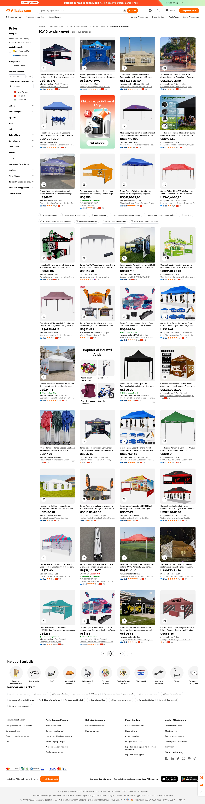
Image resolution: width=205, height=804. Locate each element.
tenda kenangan (100, 215)
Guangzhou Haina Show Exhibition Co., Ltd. (57, 398)
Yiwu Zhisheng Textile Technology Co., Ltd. (57, 277)
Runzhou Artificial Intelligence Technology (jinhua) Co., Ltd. (137, 398)
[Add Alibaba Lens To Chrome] (49, 779)
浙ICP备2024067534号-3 (174, 800)
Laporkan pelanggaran (134, 754)
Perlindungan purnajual (55, 741)
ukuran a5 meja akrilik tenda (23, 700)
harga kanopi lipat (98, 700)
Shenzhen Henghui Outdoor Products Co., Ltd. (57, 335)
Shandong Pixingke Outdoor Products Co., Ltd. (57, 145)
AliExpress (62, 791)
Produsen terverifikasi (94, 726)
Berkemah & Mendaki (79, 26)
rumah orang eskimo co (88, 221)
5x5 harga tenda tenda (51, 700)
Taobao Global (114, 791)
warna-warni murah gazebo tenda (120, 694)
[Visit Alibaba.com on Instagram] (183, 758)
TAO (124, 791)
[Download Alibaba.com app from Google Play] (190, 779)
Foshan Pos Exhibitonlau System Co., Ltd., (97, 518)
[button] (124, 10)
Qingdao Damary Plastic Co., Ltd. (54, 518)
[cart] (159, 11)
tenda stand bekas (146, 700)
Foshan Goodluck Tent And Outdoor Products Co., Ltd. (57, 203)
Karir (7, 741)
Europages (143, 791)
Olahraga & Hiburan (57, 26)
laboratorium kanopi (173, 694)
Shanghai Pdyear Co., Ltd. (91, 205)
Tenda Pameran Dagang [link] (119, 26)
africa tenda (41, 694)
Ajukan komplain (132, 736)
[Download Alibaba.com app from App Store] (169, 779)
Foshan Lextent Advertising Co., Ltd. (176, 86)
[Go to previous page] (103, 653)
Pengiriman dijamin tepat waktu (58, 736)
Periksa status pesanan (175, 736)
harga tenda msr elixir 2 (21, 706)
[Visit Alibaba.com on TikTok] (194, 758)
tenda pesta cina (61, 694)
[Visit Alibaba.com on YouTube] (189, 758)
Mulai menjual (171, 731)
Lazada (103, 791)
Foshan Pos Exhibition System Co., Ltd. (136, 337)
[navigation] (21, 340)
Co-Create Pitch (13, 731)
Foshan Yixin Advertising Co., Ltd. (54, 86)
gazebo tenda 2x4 (50, 215)
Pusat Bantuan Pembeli (135, 726)
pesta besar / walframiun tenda (146, 221)
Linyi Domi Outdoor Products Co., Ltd (136, 86)
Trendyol (132, 791)
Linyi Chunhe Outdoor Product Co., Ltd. (177, 335)
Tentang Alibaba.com (15, 720)
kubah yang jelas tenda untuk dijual (57, 221)
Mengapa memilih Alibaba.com (19, 726)
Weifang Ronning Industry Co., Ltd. (95, 86)
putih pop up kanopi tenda (75, 215)
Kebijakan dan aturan (54, 752)
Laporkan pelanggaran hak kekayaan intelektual (140, 748)
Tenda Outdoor (98, 26)
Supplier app (105, 779)
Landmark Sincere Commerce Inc (94, 277)
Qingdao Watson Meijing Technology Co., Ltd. (178, 395)
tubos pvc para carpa (20, 694)
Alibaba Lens (22, 779)
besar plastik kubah (75, 700)
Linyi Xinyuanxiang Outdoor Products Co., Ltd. (178, 203)
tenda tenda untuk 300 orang (87, 694)
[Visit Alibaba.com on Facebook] (166, 758)
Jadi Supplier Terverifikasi (176, 741)
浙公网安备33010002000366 (148, 800)
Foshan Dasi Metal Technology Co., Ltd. (177, 145)
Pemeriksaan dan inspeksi (56, 747)
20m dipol (187, 215)
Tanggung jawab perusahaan (18, 736)
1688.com (74, 791)
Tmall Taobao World (88, 791)
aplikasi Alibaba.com (148, 779)
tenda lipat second (169, 700)
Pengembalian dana (133, 741)
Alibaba (41, 26)
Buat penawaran (92, 731)
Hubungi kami (131, 731)
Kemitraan (169, 747)
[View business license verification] (127, 799)
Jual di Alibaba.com (173, 726)
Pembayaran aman (53, 726)
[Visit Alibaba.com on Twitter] (178, 758)
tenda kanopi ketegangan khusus (127, 215)
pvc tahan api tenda (149, 694)
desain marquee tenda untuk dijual (161, 215)
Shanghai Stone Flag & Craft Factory (95, 460)
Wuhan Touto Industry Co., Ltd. (93, 335)
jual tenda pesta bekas (122, 700)
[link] (201, 777)
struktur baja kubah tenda (115, 221)
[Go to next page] (131, 653)
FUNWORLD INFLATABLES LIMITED (176, 460)
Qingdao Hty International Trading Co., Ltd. (178, 277)
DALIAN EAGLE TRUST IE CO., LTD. (135, 277)
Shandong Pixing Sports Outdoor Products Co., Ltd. (137, 203)
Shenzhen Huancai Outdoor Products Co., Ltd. (137, 460)
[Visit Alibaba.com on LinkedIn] (172, 758)
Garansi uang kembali (54, 731)
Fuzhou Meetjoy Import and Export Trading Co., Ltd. (57, 460)
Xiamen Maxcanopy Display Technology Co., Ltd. (137, 145)
